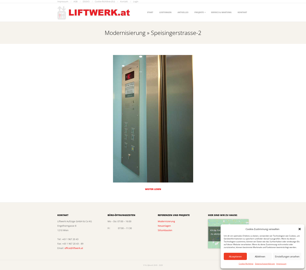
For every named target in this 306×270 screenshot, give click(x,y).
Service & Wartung (221, 12)
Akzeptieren (235, 256)
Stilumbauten (165, 230)
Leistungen (165, 12)
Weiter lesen (153, 189)
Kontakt (124, 1)
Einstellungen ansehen (287, 256)
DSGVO (86, 1)
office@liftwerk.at (74, 248)
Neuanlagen (164, 225)
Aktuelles (183, 12)
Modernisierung (166, 221)
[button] (299, 229)
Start (150, 12)
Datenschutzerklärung (265, 263)
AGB (75, 1)
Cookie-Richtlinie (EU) (105, 1)
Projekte (199, 12)
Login (135, 1)
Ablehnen (260, 256)
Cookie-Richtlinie (246, 263)
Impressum (281, 263)
